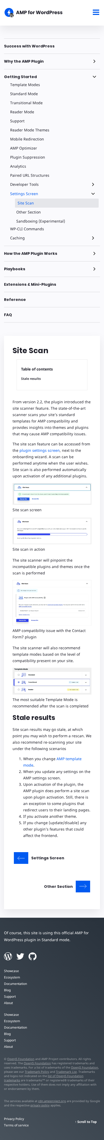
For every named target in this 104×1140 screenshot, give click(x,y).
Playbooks (14, 269)
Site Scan (26, 203)
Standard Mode (24, 93)
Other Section (28, 212)
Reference (15, 299)
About (8, 1003)
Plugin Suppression (27, 157)
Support (17, 120)
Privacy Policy (14, 1119)
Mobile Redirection (27, 139)
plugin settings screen (39, 450)
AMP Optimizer (23, 148)
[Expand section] (94, 61)
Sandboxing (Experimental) (40, 221)
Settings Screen (24, 193)
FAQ (8, 314)
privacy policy (40, 1105)
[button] (52, 570)
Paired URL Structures (29, 175)
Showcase (11, 971)
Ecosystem (12, 977)
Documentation (15, 983)
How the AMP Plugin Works (30, 253)
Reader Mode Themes (29, 129)
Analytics (18, 166)
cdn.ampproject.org (52, 1101)
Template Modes (25, 84)
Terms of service (16, 1125)
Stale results (31, 378)
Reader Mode (22, 111)
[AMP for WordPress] (39, 13)
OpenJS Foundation (20, 1059)
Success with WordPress (29, 46)
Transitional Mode (26, 102)
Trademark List (66, 1072)
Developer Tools (24, 184)
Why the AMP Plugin (24, 61)
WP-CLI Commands (27, 228)
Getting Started (20, 76)
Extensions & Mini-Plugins (30, 284)
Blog (7, 990)
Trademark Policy (37, 1072)
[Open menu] (96, 13)
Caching (17, 237)
